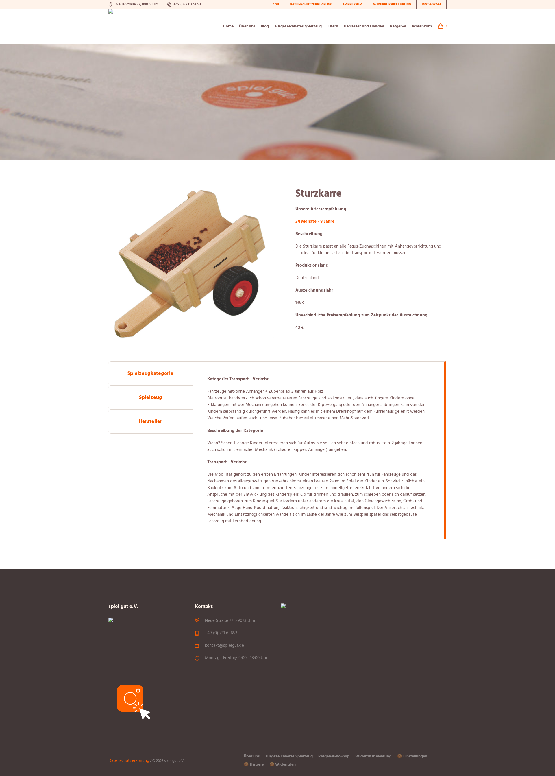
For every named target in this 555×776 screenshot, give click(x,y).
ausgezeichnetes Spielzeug (289, 756)
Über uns (252, 756)
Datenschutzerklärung (128, 760)
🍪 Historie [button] (254, 764)
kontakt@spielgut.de (224, 645)
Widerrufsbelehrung (373, 756)
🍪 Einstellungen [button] (412, 756)
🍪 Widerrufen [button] (282, 764)
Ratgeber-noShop (333, 756)
